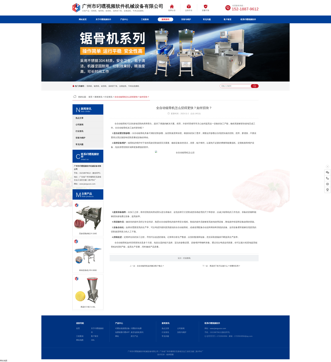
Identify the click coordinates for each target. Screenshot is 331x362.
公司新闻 (79, 125)
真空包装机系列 (137, 332)
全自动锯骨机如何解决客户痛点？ (150, 266)
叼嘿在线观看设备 (122, 328)
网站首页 (83, 19)
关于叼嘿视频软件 (103, 19)
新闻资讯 (165, 19)
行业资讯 (108, 97)
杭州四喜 (170, 354)
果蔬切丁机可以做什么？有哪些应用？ (225, 266)
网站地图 (79, 340)
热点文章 (79, 118)
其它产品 (134, 336)
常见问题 (207, 19)
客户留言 (227, 19)
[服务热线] (327, 178)
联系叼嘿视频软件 (248, 19)
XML (93, 340)
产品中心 (124, 19)
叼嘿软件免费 (136, 328)
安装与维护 (186, 19)
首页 (90, 97)
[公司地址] (327, 190)
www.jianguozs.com (87, 184)
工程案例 (145, 19)
